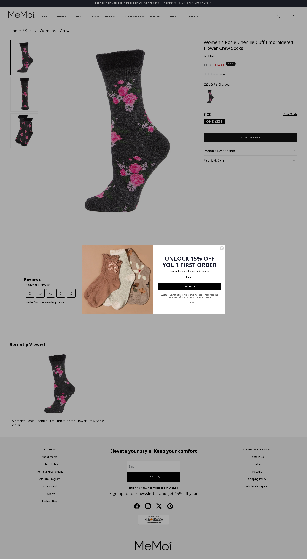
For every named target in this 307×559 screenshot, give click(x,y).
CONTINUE (189, 286)
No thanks (189, 302)
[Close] (222, 248)
